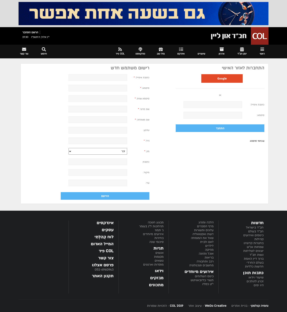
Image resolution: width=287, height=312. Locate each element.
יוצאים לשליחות (253, 251)
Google (222, 78)
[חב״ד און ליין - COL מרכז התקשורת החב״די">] (238, 36)
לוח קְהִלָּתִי (104, 237)
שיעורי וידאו (256, 277)
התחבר (26, 32)
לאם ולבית (207, 242)
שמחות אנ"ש (255, 247)
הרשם (34, 32)
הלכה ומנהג (206, 222)
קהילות (259, 239)
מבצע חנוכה (156, 222)
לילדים (209, 246)
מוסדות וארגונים (153, 264)
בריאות (209, 257)
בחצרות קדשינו (254, 243)
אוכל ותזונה (206, 253)
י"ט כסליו (208, 284)
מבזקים (157, 278)
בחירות (159, 238)
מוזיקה (209, 250)
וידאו (159, 271)
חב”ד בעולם (256, 231)
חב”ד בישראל (255, 227)
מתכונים (156, 285)
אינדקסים (105, 223)
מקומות (159, 257)
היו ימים (259, 285)
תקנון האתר (103, 276)
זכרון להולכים (255, 281)
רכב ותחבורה (205, 261)
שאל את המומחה (202, 238)
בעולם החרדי (255, 262)
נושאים (159, 261)
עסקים (108, 230)
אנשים (159, 253)
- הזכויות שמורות (165, 306)
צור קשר (106, 258)
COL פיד (106, 251)
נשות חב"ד (257, 255)
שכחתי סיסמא (257, 141)
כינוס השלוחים (204, 276)
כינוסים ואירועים (253, 235)
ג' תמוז (159, 230)
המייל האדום (102, 244)
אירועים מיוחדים (153, 234)
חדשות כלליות (254, 266)
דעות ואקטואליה (203, 234)
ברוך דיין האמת (254, 259)
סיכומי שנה (156, 242)
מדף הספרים (205, 226)
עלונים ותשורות (204, 230)
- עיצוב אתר (206, 306)
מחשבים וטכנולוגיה (201, 265)
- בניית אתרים (249, 306)
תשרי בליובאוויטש (202, 280)
